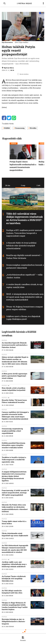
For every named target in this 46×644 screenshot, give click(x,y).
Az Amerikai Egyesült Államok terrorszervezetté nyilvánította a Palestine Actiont (14, 345)
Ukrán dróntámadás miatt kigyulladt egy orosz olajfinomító (15, 534)
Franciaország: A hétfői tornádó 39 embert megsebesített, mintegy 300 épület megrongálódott (15, 492)
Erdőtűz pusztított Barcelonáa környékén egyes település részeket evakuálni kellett (13, 445)
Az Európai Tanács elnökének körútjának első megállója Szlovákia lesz (14, 578)
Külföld (7, 128)
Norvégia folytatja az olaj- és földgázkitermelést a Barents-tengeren (13, 621)
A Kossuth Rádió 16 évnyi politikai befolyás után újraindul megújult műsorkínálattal (21, 246)
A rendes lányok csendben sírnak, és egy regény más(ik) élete (24, 286)
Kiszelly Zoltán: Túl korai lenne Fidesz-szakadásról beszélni (14, 401)
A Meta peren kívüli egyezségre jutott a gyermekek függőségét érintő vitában (14, 376)
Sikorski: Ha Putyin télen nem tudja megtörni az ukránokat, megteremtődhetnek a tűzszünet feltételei (15, 508)
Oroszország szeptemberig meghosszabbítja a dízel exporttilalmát (12, 431)
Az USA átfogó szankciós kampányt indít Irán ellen (12, 591)
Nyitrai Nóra (9, 68)
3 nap (23, 185)
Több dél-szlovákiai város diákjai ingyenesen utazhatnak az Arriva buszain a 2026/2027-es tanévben (24, 218)
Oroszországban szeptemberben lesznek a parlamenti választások (25, 266)
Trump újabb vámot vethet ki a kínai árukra (14, 522)
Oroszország (19, 128)
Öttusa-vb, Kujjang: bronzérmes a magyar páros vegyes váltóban (24, 308)
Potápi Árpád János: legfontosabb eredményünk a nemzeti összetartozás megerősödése (23, 165)
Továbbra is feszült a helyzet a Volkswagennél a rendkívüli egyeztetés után (14, 459)
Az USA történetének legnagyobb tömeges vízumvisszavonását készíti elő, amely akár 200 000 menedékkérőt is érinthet (15, 548)
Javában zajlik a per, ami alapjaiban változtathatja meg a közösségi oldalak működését (14, 564)
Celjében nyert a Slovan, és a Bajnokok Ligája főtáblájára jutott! (23, 317)
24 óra (7, 185)
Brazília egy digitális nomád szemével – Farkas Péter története (24, 256)
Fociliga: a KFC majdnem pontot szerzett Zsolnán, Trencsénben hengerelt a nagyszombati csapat (24, 233)
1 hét (38, 185)
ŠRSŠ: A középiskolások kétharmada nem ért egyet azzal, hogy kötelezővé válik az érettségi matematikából (25, 297)
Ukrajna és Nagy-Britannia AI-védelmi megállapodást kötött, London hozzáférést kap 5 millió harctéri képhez (14, 606)
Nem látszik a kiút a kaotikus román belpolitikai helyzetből (13, 389)
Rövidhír (33, 128)
